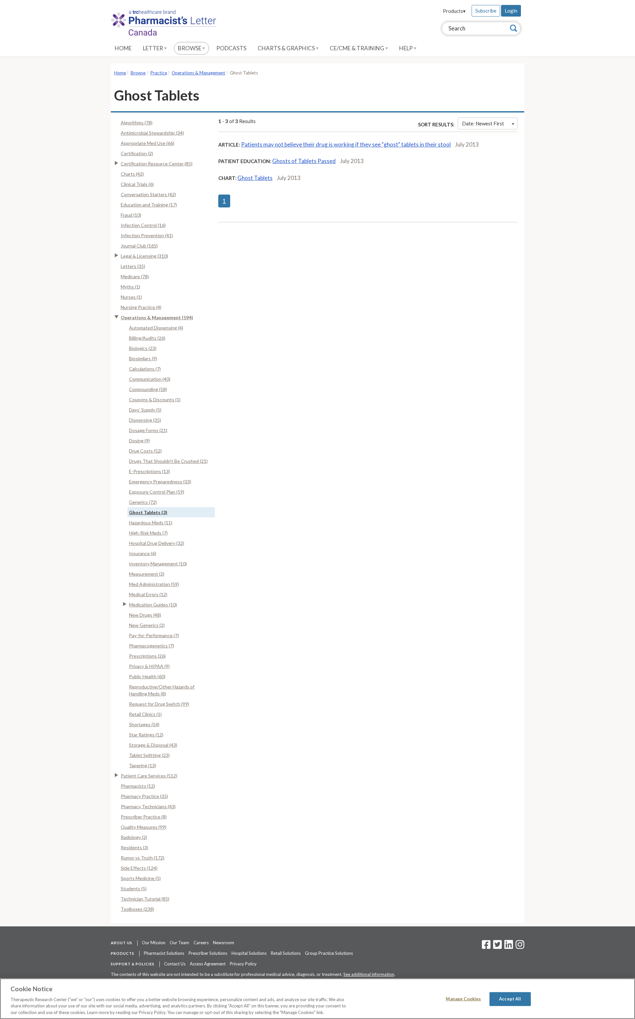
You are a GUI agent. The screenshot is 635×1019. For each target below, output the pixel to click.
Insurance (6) (142, 553)
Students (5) (134, 888)
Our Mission (153, 942)
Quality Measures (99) (143, 827)
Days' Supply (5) (145, 410)
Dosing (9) (139, 440)
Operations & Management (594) (157, 317)
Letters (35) (133, 266)
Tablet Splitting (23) (149, 755)
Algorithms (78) (136, 122)
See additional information (368, 974)
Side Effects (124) (139, 868)
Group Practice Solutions (329, 953)
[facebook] (486, 946)
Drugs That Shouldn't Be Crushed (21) (168, 461)
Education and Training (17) (149, 204)
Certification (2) (137, 153)
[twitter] (496, 946)
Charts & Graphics (287, 48)
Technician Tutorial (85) (145, 899)
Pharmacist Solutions (164, 953)
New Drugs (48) (145, 615)
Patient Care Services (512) (149, 775)
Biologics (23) (142, 348)
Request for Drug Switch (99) (159, 704)
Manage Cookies (463, 998)
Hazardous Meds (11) (150, 522)
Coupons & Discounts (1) (155, 399)
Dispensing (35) (145, 420)
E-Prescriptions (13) (149, 471)
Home (123, 48)
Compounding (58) (148, 389)
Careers (201, 942)
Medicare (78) (135, 276)
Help (406, 48)
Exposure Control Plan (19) (156, 492)
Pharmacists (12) (138, 786)
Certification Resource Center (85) (156, 163)
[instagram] (520, 946)
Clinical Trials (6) (137, 184)
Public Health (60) (147, 676)
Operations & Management (198, 72)
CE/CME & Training (357, 48)
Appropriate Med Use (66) (147, 143)
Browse (190, 48)
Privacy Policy (243, 963)
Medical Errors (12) (148, 594)
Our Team (179, 942)
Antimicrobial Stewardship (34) (152, 133)
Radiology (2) (134, 837)
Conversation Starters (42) (148, 194)
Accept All (510, 998)
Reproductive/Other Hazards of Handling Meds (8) (161, 690)
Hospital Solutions (249, 953)
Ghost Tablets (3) (148, 512)
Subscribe (485, 11)
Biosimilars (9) (143, 358)
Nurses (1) (131, 297)
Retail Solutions (286, 953)
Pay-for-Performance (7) (154, 635)
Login (511, 11)
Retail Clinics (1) (145, 714)
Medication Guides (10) (153, 604)
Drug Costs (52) (145, 451)
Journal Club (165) (139, 245)
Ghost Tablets (255, 177)
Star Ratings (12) (146, 734)
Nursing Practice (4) (141, 307)
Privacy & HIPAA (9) (149, 666)
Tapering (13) (142, 765)
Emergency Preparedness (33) (160, 481)
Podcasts (231, 48)
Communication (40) (149, 379)
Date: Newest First (483, 123)
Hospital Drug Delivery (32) (156, 543)
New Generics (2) (147, 625)
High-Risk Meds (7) (148, 533)
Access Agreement (208, 963)
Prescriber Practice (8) (144, 817)
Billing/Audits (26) (147, 338)
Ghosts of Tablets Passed (304, 160)
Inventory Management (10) (158, 563)
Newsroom (223, 942)
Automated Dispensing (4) (156, 328)
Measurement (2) (146, 574)
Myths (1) (130, 286)
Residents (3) (134, 847)
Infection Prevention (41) (147, 235)
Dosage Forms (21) (148, 430)
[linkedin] (509, 946)
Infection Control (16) (143, 225)
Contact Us (175, 963)
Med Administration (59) (154, 584)
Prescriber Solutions (208, 953)
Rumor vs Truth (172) (142, 858)
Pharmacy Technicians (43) (148, 806)
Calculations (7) (145, 369)
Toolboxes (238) (137, 909)
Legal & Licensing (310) (144, 256)
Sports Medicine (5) (141, 878)
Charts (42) (132, 174)
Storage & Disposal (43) (153, 745)
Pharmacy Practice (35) (144, 796)
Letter (153, 48)
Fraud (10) (131, 215)
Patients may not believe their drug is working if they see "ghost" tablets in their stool (346, 144)
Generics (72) (143, 502)
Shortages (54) (144, 724)
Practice (158, 72)
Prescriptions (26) (147, 656)
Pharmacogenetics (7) (151, 645)
